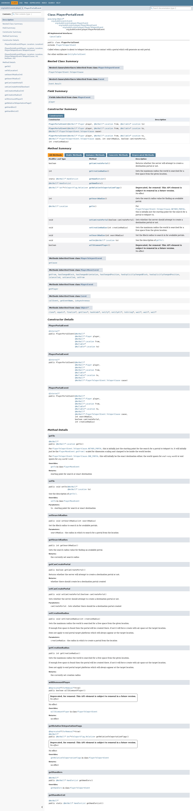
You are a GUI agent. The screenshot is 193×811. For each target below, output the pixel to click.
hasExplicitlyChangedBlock (134, 274)
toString (128, 312)
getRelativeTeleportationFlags (104, 188)
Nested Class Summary (13, 24)
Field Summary (9, 28)
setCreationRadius (98, 228)
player (52, 102)
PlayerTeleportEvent (66, 45)
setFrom (80, 277)
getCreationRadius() (13, 95)
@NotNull (72, 124)
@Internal (53, 331)
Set (60, 188)
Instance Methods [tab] (95, 155)
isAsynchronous (82, 301)
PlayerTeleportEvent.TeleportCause (66, 72)
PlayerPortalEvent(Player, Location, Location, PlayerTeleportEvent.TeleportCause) (24, 49)
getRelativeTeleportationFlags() (18, 103)
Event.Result (55, 84)
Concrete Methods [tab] (118, 155)
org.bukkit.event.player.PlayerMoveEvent (78, 25)
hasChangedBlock (66, 274)
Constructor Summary (12, 32)
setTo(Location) (11, 70)
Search (51, 3)
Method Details (9, 62)
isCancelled (54, 277)
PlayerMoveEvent (90, 270)
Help (58, 3)
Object (84, 308)
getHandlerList (96, 179)
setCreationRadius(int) (14, 91)
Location (109, 124)
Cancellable (55, 37)
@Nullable (125, 124)
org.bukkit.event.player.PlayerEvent (71, 23)
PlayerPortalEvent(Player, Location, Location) (24, 44)
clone (51, 312)
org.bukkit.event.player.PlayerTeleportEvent (83, 27)
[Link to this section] (80, 61)
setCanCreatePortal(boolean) (17, 87)
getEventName (66, 301)
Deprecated (35, 3)
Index (44, 3)
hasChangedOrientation (87, 274)
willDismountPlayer (98, 245)
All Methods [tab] (55, 155)
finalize (71, 312)
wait (138, 312)
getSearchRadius (97, 198)
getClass (83, 312)
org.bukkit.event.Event (61, 21)
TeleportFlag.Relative (76, 188)
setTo (91, 240)
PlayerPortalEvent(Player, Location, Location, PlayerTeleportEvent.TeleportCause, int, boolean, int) (24, 56)
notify (105, 312)
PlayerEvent (84, 97)
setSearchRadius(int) (13, 75)
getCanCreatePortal (98, 163)
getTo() (8, 66)
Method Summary (10, 36)
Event (101, 79)
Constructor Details (11, 40)
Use (21, 3)
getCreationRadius (98, 171)
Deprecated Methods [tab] (143, 155)
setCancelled (68, 277)
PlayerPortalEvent (32, 8)
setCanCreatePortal (98, 220)
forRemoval (67, 688)
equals (60, 312)
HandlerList (72, 179)
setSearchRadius (97, 235)
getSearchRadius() (12, 79)
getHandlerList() (12, 111)
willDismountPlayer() (14, 99)
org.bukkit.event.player (11, 8)
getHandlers (95, 183)
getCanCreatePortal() (14, 83)
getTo (91, 206)
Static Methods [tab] (74, 155)
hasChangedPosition (109, 274)
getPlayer (53, 289)
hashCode (94, 312)
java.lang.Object (55, 19)
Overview (5, 3)
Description (8, 20)
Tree (26, 3)
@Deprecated (54, 688)
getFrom (52, 274)
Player (81, 124)
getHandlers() (10, 107)
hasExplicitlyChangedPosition (164, 274)
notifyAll (116, 312)
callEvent (53, 301)
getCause (53, 263)
